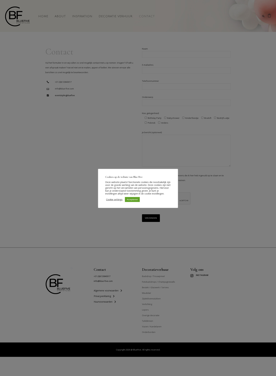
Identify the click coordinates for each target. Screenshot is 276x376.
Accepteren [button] (132, 199)
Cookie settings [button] (114, 199)
